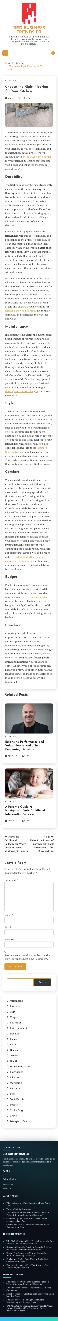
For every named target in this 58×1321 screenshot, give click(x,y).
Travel (13, 1115)
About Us (7, 1188)
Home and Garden (20, 1066)
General (14, 1055)
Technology (16, 1110)
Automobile (16, 1000)
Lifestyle (10, 80)
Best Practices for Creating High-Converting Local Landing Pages (30, 1295)
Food (13, 1044)
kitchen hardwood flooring (20, 310)
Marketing (16, 1082)
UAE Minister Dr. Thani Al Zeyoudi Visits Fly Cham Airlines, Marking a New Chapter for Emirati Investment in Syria (29, 1308)
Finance (14, 1039)
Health (14, 1060)
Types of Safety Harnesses (19, 1209)
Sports (14, 1104)
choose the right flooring (37, 156)
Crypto (14, 1017)
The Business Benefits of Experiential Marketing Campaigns (28, 1289)
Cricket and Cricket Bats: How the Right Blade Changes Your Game (27, 1226)
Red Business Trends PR (29, 30)
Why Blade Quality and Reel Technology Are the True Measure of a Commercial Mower (30, 1242)
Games (14, 1049)
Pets (12, 1093)
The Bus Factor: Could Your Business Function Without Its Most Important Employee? (27, 1214)
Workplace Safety (20, 1121)
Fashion (14, 1033)
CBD (12, 1011)
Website (9, 939)
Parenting (15, 1088)
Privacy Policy (9, 1179)
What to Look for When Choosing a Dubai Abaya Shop (28, 1204)
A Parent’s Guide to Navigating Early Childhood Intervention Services (25, 810)
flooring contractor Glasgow (21, 391)
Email (8, 927)
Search (42, 982)
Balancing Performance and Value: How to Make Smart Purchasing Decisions (24, 745)
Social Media (17, 1099)
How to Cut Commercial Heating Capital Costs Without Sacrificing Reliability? (28, 1254)
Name (8, 915)
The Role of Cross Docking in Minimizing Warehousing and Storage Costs (25, 1301)
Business (15, 1006)
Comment (11, 879)
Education (16, 1022)
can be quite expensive (34, 597)
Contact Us (8, 1184)
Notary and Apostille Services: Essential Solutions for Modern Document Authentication (29, 1248)
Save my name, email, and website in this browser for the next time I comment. (27, 957)
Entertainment (18, 1028)
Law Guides (16, 1071)
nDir (28, 98)
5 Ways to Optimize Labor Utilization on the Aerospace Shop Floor (26, 1220)
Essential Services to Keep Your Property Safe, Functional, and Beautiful (28, 1266)
